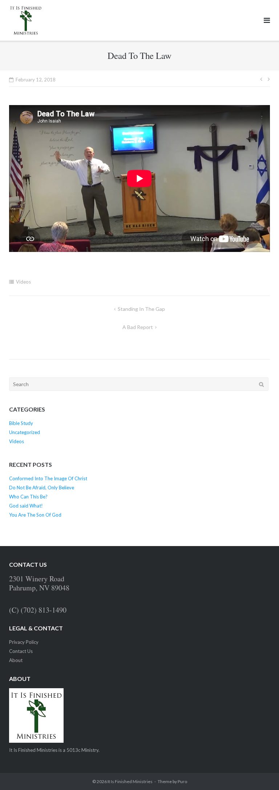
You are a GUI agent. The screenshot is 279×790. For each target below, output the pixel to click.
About (16, 660)
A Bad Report (137, 327)
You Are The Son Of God (35, 515)
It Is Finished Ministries (130, 781)
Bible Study (21, 423)
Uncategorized (24, 432)
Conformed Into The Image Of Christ (48, 478)
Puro (182, 781)
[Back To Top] (261, 772)
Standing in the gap (141, 309)
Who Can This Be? (28, 497)
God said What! (26, 506)
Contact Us (21, 651)
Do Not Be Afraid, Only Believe (41, 487)
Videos (23, 282)
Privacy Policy (24, 642)
